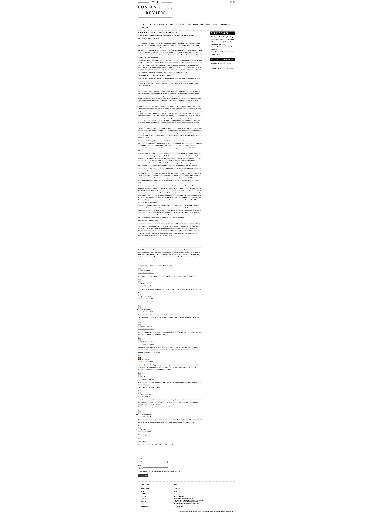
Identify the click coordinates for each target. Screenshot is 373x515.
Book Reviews (185, 24)
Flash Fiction (162, 24)
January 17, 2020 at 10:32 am (146, 344)
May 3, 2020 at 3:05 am (144, 396)
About (208, 24)
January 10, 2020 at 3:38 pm (145, 286)
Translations (198, 24)
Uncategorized (144, 506)
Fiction (152, 24)
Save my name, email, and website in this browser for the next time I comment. (159, 471)
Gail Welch (144, 309)
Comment (141, 458)
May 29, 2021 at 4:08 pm (144, 431)
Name (140, 461)
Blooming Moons (145, 488)
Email (140, 465)
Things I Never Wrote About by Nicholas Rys (222, 52)
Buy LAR (145, 27)
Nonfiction (174, 24)
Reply (139, 279)
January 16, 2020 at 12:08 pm (146, 329)
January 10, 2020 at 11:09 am (146, 273)
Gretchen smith (145, 326)
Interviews (143, 498)
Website (140, 468)
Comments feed (177, 490)
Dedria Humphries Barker (148, 342)
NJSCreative (218, 511)
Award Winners (144, 486)
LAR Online (143, 500)
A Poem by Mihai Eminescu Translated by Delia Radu (186, 503)
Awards (215, 24)
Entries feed (177, 488)
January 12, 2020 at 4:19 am (145, 311)
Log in (175, 486)
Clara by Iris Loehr (215, 54)
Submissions (225, 24)
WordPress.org (177, 491)
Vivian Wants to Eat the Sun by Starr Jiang (222, 37)
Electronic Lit (144, 493)
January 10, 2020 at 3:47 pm (145, 298)
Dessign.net (230, 511)
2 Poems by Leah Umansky (226, 68)
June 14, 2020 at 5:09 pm (144, 416)
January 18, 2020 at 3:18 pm (145, 361)
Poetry (144, 24)
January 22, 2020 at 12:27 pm (146, 379)
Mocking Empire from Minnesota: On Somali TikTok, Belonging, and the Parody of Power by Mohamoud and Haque (222, 42)
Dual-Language (144, 491)
